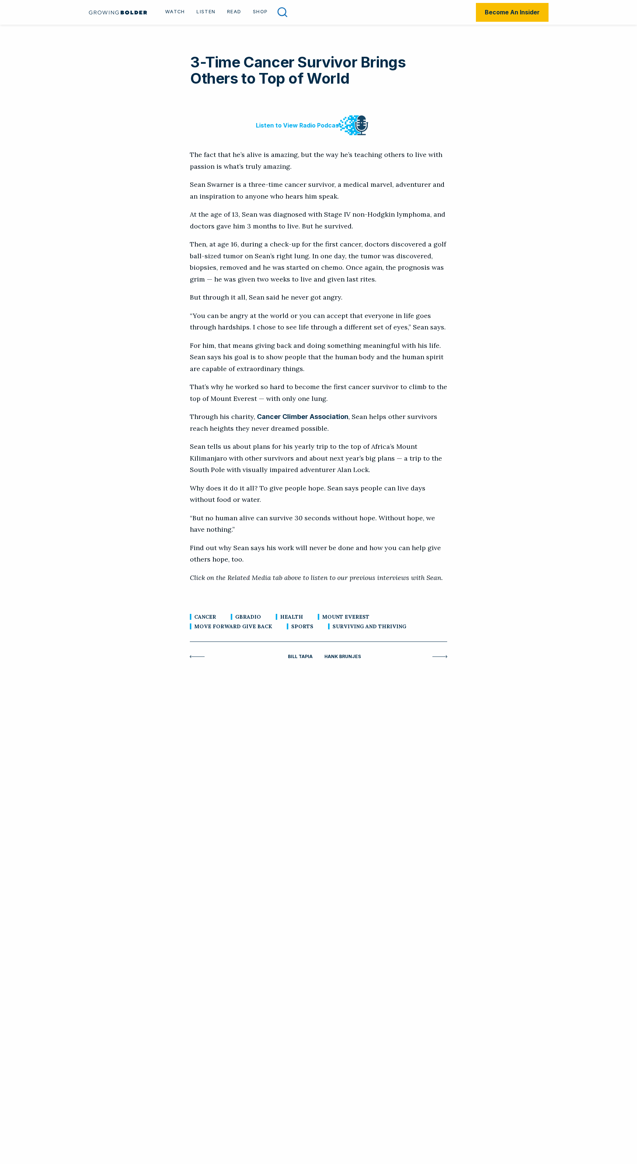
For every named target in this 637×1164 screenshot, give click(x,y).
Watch (175, 11)
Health (291, 617)
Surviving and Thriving (369, 626)
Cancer (205, 617)
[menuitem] (175, 12)
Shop (260, 11)
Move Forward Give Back (233, 626)
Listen (205, 11)
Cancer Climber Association (302, 416)
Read (234, 11)
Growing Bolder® (117, 12)
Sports (302, 626)
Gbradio (248, 617)
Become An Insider (512, 12)
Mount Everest (345, 617)
